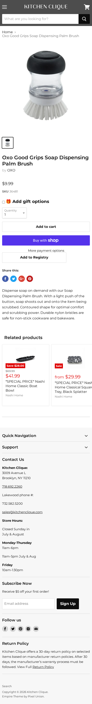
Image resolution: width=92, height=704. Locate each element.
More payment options (46, 250)
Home (7, 32)
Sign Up (68, 603)
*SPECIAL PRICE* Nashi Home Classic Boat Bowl (25, 385)
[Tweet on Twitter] (13, 279)
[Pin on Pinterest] (30, 279)
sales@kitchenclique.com (22, 512)
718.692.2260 (12, 486)
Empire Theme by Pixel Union (23, 696)
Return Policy (43, 667)
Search (7, 686)
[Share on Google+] (21, 279)
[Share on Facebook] (5, 279)
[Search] (84, 19)
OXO (11, 170)
